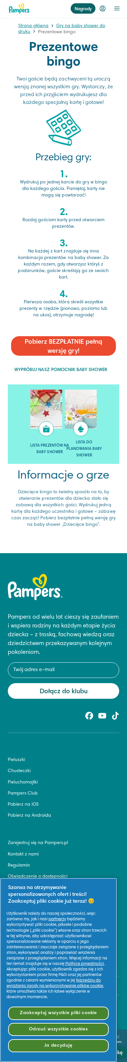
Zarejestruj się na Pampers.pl (38, 843)
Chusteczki (19, 771)
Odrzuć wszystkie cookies (58, 1029)
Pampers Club (23, 793)
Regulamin (19, 865)
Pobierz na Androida (29, 815)
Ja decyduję (58, 1045)
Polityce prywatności (84, 964)
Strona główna (33, 26)
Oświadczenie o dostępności (37, 876)
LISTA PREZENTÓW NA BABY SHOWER (49, 449)
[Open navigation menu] (117, 8)
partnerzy (57, 919)
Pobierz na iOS (23, 804)
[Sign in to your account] (102, 8)
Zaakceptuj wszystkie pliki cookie (58, 1013)
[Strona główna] (19, 8)
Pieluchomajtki (23, 782)
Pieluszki (16, 760)
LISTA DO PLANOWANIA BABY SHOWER (84, 448)
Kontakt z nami (23, 854)
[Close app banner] (118, 1037)
